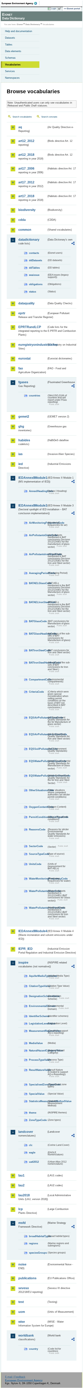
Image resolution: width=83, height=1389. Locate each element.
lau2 (21, 1185)
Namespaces (12, 77)
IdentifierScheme (38, 1016)
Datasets (10, 37)
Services (10, 71)
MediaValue (36, 1043)
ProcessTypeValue (38, 1059)
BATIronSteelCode (38, 650)
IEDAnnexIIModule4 (32, 931)
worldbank (26, 1335)
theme (32, 1112)
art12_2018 (26, 154)
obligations (35, 284)
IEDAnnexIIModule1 (32, 477)
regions (33, 1243)
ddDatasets (35, 260)
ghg (21, 426)
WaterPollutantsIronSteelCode (38, 907)
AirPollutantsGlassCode (38, 535)
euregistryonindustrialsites (32, 344)
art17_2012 (26, 182)
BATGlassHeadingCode (38, 633)
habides (24, 440)
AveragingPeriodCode (38, 573)
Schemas (10, 57)
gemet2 (23, 416)
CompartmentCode (38, 679)
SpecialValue (36, 1093)
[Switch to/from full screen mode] (60, 9)
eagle (32, 1152)
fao (20, 368)
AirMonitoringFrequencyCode (38, 522)
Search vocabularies (22, 117)
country (33, 1348)
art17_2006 (26, 168)
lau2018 (24, 1195)
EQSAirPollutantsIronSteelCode (38, 734)
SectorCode (36, 846)
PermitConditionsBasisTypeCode (38, 817)
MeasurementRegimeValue (38, 1030)
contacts (34, 253)
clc (30, 1145)
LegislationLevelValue (38, 1023)
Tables (8, 44)
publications (27, 1278)
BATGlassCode (38, 621)
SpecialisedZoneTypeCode (38, 1084)
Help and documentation (18, 31)
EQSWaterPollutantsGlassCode (38, 761)
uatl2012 (34, 1161)
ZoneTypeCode (38, 1120)
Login (53, 8)
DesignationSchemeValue (38, 996)
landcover (25, 1131)
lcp (20, 1209)
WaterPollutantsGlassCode (38, 891)
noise (22, 1264)
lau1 (21, 1175)
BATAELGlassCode (38, 583)
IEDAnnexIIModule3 (32, 505)
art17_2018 (26, 196)
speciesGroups (38, 1252)
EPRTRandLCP (29, 327)
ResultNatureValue (38, 1070)
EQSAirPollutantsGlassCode (38, 717)
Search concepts (49, 117)
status (32, 291)
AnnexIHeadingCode (38, 491)
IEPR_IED (25, 948)
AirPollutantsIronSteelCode (38, 554)
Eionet (20, 24)
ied (20, 464)
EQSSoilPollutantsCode (38, 748)
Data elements (13, 51)
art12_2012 (26, 141)
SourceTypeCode (38, 854)
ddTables (34, 267)
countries (34, 395)
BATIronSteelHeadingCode (38, 662)
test (21, 1302)
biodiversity (27, 210)
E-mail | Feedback (15, 1376)
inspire (23, 962)
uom (21, 1311)
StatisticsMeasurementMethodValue (38, 1101)
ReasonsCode (37, 829)
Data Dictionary (32, 24)
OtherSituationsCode (38, 790)
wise (21, 1321)
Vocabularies (12, 64)
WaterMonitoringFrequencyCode (38, 878)
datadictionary (28, 239)
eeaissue (34, 274)
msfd (22, 1222)
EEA (20, 3)
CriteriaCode (36, 691)
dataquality (26, 303)
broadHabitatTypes (38, 1236)
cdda (22, 219)
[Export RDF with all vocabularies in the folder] (73, 244)
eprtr (21, 313)
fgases (23, 382)
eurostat (24, 358)
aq (20, 127)
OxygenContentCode (38, 807)
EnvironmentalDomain (38, 1006)
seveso (23, 1288)
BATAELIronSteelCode (38, 602)
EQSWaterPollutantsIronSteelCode (38, 775)
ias (20, 454)
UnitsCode (35, 864)
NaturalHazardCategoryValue (38, 1050)
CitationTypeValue (38, 986)
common (24, 229)
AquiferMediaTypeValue (38, 975)
